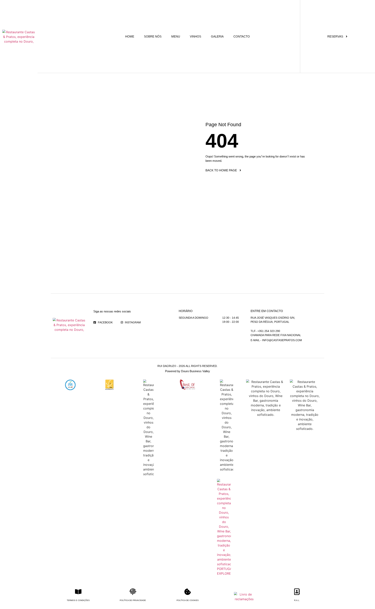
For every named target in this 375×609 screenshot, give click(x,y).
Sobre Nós (153, 36)
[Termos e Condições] (78, 591)
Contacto (241, 36)
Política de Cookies (188, 600)
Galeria (217, 36)
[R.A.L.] (297, 591)
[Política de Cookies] (187, 591)
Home (129, 36)
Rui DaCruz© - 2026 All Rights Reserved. (187, 366)
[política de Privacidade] (133, 591)
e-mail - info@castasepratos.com (276, 340)
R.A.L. (297, 600)
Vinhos (195, 36)
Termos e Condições (78, 600)
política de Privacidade (133, 600)
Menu (175, 36)
